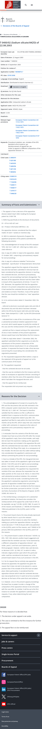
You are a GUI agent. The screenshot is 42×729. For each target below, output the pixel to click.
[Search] (26, 5)
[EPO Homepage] (13, 5)
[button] (21, 205)
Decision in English (19, 87)
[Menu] (31, 5)
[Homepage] (1, 34)
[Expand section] (38, 635)
